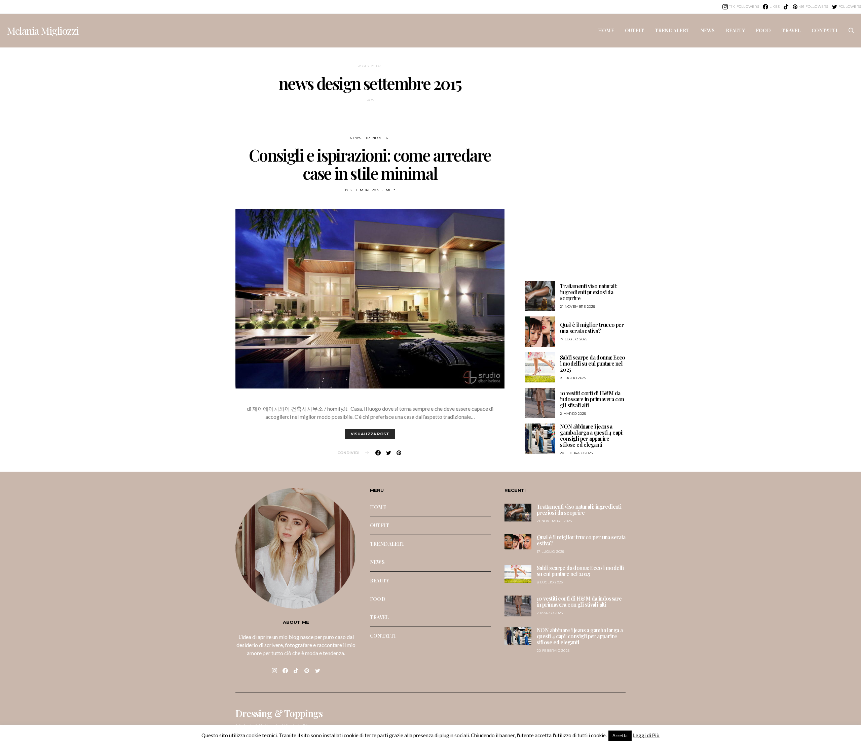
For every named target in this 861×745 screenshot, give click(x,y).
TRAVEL (791, 30)
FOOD (763, 30)
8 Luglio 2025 (573, 378)
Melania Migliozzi (43, 30)
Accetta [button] (620, 735)
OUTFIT (634, 30)
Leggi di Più (646, 735)
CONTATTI (824, 30)
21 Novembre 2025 (577, 306)
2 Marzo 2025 (573, 413)
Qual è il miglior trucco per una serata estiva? (592, 327)
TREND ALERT (672, 30)
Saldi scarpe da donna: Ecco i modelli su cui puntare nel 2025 (592, 363)
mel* (390, 190)
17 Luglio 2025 (574, 339)
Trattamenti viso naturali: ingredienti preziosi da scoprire (588, 292)
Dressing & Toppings (279, 713)
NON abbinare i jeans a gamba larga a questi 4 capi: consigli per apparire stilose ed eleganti (591, 435)
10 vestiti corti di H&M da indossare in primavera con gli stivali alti (592, 399)
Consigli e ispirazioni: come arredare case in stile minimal (370, 164)
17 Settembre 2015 (362, 190)
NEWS (707, 30)
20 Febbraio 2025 (576, 453)
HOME (606, 30)
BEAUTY (735, 30)
